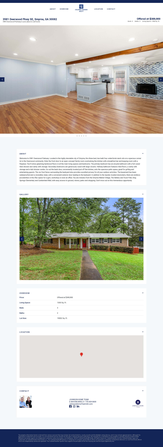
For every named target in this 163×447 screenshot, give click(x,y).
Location (98, 9)
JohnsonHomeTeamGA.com (81, 404)
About (53, 9)
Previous (2, 79)
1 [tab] (77, 135)
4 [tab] (83, 135)
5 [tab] (85, 135)
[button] (81, 355)
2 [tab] (79, 135)
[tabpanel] (81, 79)
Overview (64, 9)
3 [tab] (81, 135)
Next (161, 79)
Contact (111, 9)
